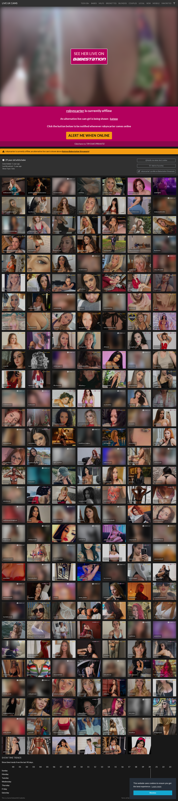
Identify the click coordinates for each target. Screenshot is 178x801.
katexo (114, 118)
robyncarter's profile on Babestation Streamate (157, 171)
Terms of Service (126, 798)
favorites (166, 3)
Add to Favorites (157, 166)
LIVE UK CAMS (9, 3)
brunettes (111, 3)
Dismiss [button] (153, 793)
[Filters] (174, 3)
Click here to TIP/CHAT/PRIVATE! (89, 144)
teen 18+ (85, 3)
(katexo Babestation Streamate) (75, 151)
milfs (101, 3)
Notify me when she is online (157, 160)
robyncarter (75, 111)
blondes (122, 3)
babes (94, 3)
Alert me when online (89, 135)
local (141, 3)
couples (133, 3)
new (148, 3)
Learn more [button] (156, 787)
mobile (156, 3)
